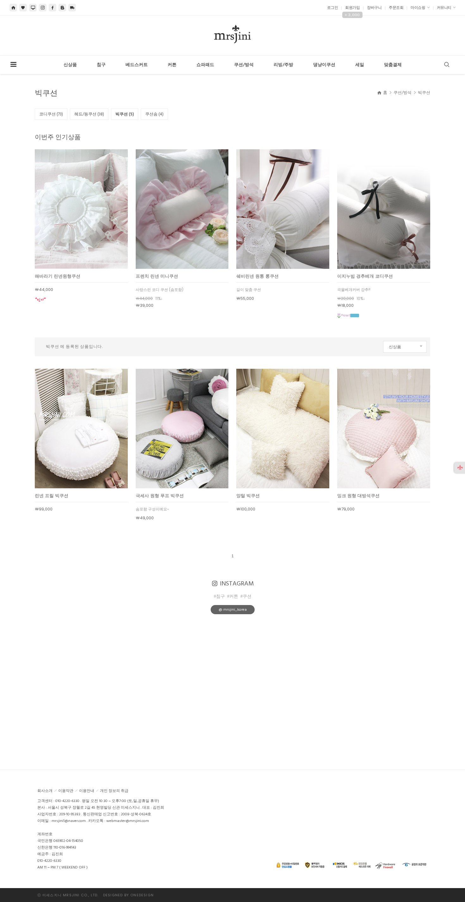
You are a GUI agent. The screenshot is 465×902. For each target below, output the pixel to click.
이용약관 (65, 791)
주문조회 (396, 7)
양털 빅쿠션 (248, 496)
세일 (359, 65)
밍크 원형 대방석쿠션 (358, 496)
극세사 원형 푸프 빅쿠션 (160, 496)
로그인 (332, 7)
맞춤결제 (393, 65)
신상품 (70, 65)
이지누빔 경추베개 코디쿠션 (365, 276)
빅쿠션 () (124, 114)
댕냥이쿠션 (324, 65)
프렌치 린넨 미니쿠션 (157, 276)
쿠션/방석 (244, 65)
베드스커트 (137, 65)
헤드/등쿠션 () (89, 114)
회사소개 (45, 791)
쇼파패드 (205, 65)
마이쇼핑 (418, 7)
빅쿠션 (424, 93)
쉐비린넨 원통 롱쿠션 (257, 276)
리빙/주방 (283, 65)
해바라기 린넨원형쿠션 (57, 276)
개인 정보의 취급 (114, 791)
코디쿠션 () (51, 114)
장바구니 (374, 7)
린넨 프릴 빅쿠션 (51, 496)
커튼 (172, 65)
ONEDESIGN (142, 895)
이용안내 (86, 791)
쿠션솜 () (154, 114)
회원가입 (352, 7)
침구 (101, 65)
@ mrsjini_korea (233, 609)
